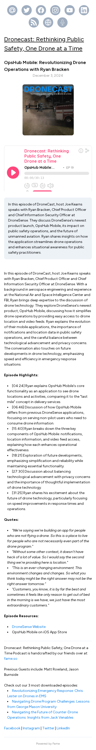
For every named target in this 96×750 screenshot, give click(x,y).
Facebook (12, 728)
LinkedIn (63, 728)
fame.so (10, 658)
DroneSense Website (29, 627)
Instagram (31, 728)
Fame (56, 743)
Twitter (48, 728)
